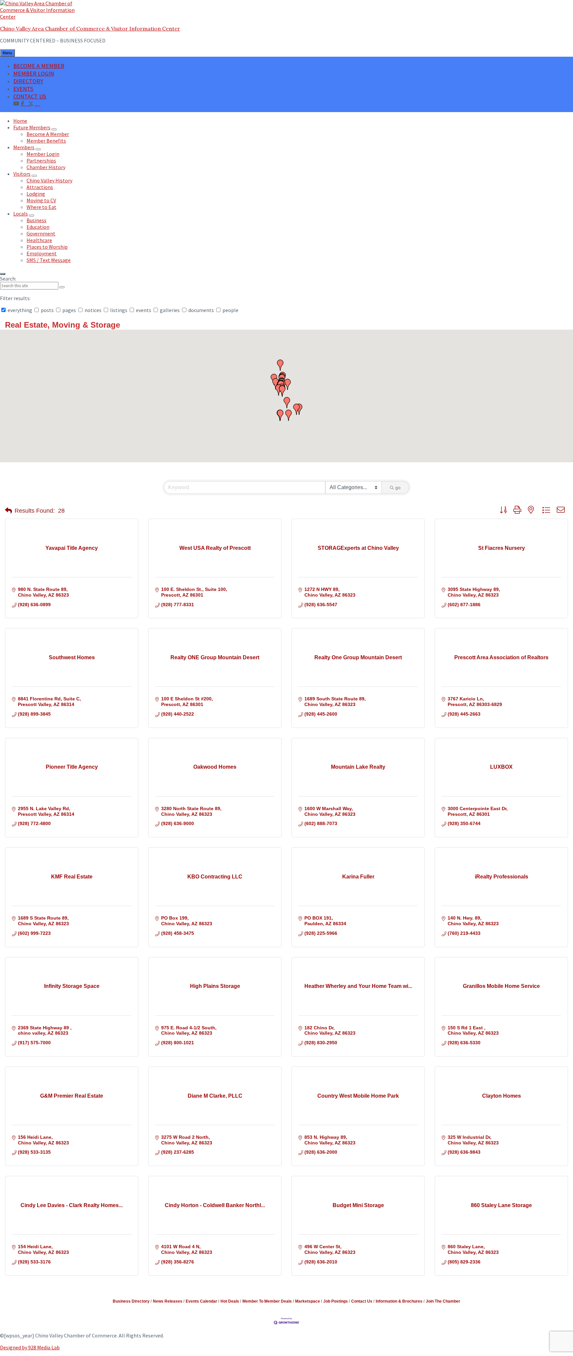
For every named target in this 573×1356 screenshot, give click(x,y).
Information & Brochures (399, 1301)
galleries (170, 310)
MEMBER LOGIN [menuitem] (33, 73)
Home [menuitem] (20, 120)
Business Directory (131, 1301)
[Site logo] (41, 16)
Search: (8, 278)
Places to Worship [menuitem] (47, 246)
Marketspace (307, 1301)
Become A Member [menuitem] (48, 134)
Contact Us (361, 1301)
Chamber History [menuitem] (46, 167)
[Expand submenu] (54, 129)
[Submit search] (62, 287)
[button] (288, 415)
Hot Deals (230, 1301)
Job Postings (335, 1301)
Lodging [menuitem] (36, 193)
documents (201, 310)
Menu (7, 53)
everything (20, 310)
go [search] (398, 487)
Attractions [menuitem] (40, 187)
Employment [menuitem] (42, 253)
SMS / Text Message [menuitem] (49, 260)
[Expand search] (2, 274)
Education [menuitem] (38, 227)
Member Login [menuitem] (43, 154)
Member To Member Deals (267, 1301)
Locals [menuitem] (20, 213)
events (143, 310)
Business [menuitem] (36, 220)
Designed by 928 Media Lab (30, 1347)
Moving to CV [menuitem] (41, 200)
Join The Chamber (443, 1301)
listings (118, 310)
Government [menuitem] (41, 233)
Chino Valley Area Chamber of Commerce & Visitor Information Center (90, 28)
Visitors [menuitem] (22, 173)
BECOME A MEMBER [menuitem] (38, 66)
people (230, 310)
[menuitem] (37, 103)
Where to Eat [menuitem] (41, 207)
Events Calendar (201, 1301)
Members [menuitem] (23, 147)
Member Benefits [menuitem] (46, 140)
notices (93, 310)
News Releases (167, 1301)
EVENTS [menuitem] (23, 89)
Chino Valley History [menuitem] (49, 180)
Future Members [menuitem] (31, 127)
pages (69, 310)
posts (47, 310)
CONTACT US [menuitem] (29, 96)
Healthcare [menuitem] (39, 240)
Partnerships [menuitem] (41, 160)
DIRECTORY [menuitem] (28, 81)
